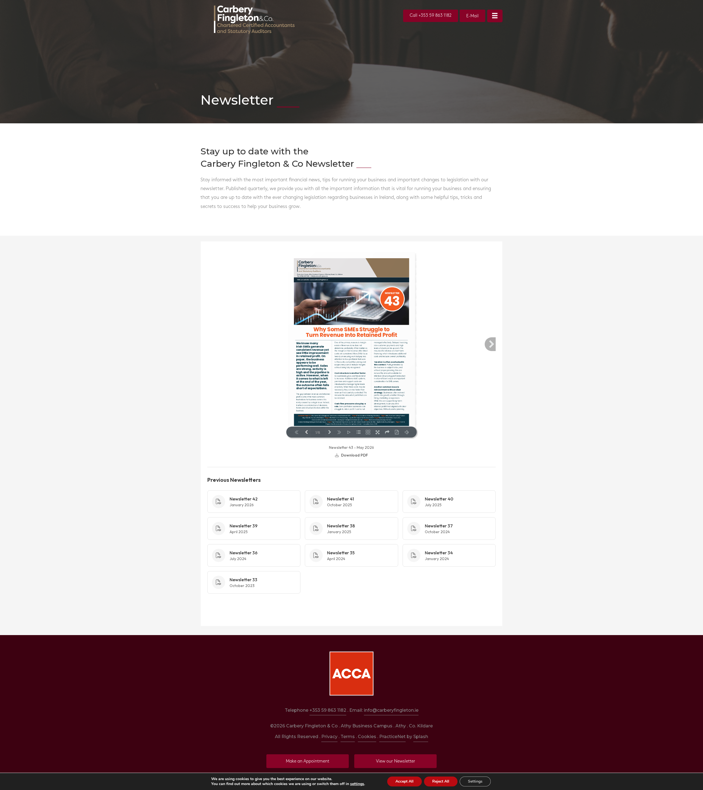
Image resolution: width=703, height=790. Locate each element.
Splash (420, 736)
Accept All (404, 781)
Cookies (367, 736)
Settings (475, 781)
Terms (348, 736)
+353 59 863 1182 (327, 710)
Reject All (440, 781)
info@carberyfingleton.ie (391, 710)
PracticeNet (392, 736)
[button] (430, 16)
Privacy (329, 736)
